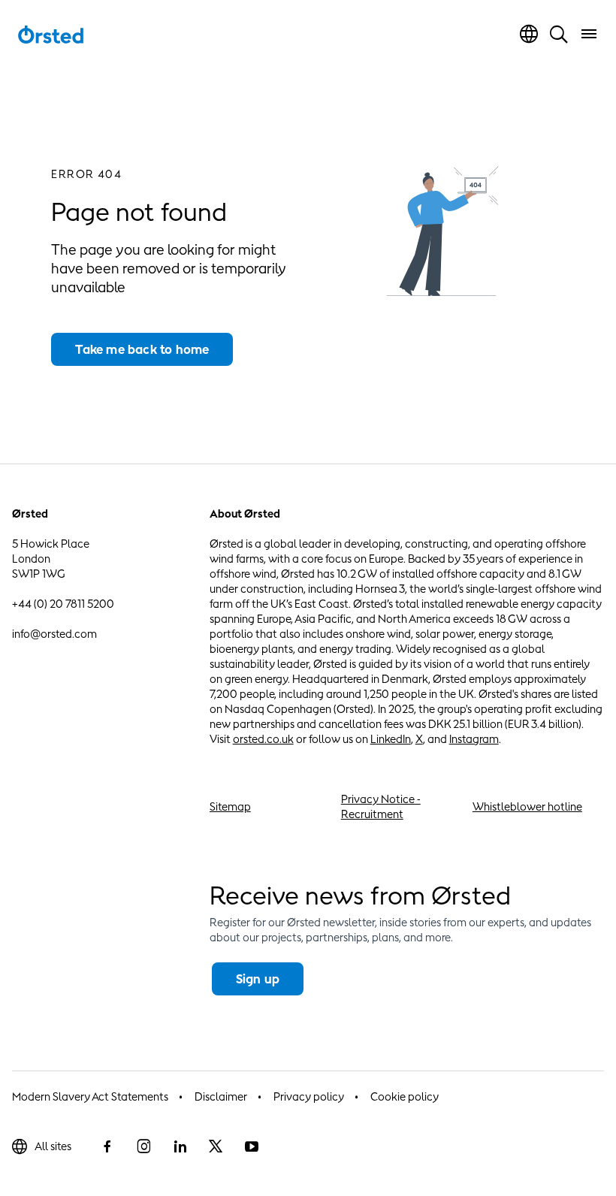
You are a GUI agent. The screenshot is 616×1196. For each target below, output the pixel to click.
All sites (53, 1146)
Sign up (257, 978)
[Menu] (589, 34)
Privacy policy (308, 1096)
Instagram (474, 738)
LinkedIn (390, 738)
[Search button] (559, 34)
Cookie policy (404, 1096)
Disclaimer (221, 1096)
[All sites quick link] (529, 34)
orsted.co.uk (263, 738)
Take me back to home (142, 349)
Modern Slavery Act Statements (90, 1096)
